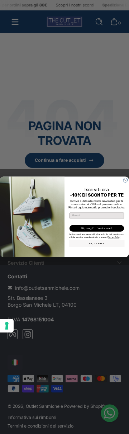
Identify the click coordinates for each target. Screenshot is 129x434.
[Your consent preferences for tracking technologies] (7, 325)
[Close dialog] (125, 180)
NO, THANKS (97, 243)
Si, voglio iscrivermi (96, 228)
